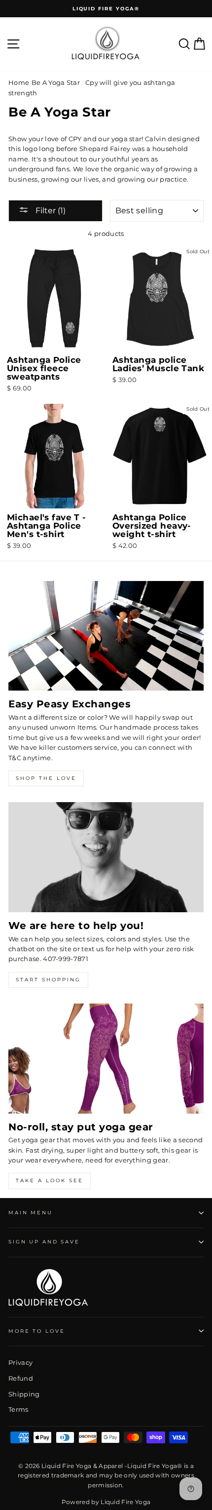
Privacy (20, 1362)
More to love (36, 1331)
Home (18, 82)
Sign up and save (44, 1241)
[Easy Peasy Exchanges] (106, 636)
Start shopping (48, 979)
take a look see (49, 1180)
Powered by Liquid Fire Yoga (106, 1502)
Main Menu (30, 1212)
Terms (18, 1409)
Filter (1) (50, 210)
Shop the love (46, 778)
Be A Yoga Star (56, 82)
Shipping (24, 1394)
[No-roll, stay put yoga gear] (106, 1059)
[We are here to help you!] (106, 857)
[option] (106, 8)
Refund (20, 1378)
